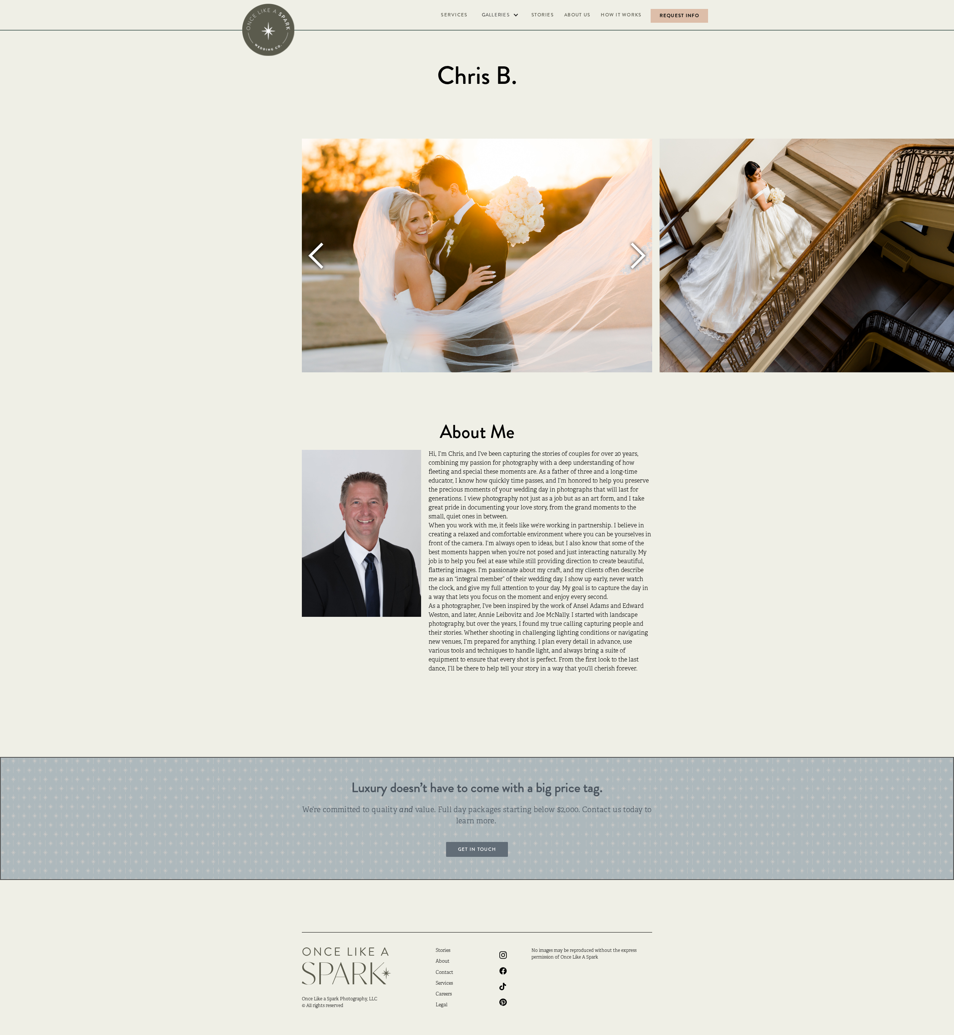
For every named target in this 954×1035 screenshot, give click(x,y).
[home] (268, 30)
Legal (442, 1005)
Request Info (679, 15)
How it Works (621, 15)
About (442, 962)
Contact (444, 973)
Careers (444, 994)
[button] (500, 15)
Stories (542, 15)
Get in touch (477, 849)
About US (577, 15)
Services (454, 15)
